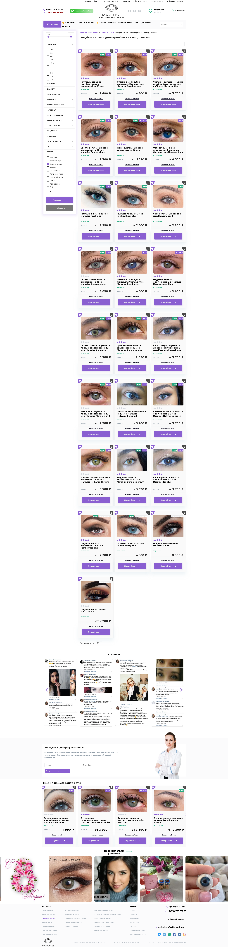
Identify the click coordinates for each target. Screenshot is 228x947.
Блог (137, 22)
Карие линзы (47, 923)
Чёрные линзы (48, 927)
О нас (79, 22)
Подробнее (94, 104)
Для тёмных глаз (49, 930)
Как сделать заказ (138, 934)
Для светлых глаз (49, 934)
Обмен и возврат (140, 1)
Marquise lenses (72, 910)
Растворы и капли (102, 927)
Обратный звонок (55, 12)
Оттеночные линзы (102, 918)
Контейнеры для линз (104, 923)
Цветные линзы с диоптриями (107, 914)
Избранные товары (175, 1)
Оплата (66, 26)
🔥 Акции (101, 22)
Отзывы (112, 22)
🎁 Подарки (68, 22)
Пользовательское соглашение (126, 942)
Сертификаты (157, 1)
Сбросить (60, 208)
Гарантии (126, 1)
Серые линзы (47, 910)
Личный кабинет (137, 930)
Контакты (89, 22)
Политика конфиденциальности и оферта (88, 942)
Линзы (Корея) (71, 927)
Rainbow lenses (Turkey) (75, 918)
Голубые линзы (48, 918)
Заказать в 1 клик (96, 99)
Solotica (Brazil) (72, 914)
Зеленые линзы (48, 914)
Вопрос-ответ (125, 22)
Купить (57, 841)
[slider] (48, 37)
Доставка (146, 22)
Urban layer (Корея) (73, 923)
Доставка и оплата (110, 1)
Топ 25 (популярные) (103, 910)
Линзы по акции (101, 930)
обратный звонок (176, 919)
